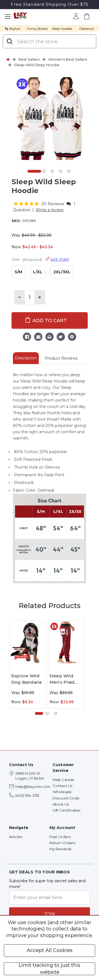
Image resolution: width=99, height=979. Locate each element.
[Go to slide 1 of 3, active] (39, 713)
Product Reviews (61, 358)
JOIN (49, 914)
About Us (61, 804)
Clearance (86, 29)
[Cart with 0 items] (86, 16)
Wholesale (62, 792)
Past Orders (60, 836)
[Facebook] (27, 337)
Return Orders (62, 843)
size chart (60, 259)
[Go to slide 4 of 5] (60, 171)
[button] (27, 203)
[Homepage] (8, 59)
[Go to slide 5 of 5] (68, 171)
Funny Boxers (37, 29)
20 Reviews (53, 203)
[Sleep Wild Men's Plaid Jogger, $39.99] (66, 642)
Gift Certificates (66, 810)
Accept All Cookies (50, 950)
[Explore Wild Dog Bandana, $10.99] (28, 642)
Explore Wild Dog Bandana (26, 679)
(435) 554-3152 (27, 795)
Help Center (64, 779)
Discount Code (66, 798)
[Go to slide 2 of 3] (47, 713)
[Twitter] (61, 337)
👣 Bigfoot (12, 29)
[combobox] (54, 41)
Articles (15, 836)
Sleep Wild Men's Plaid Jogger (62, 679)
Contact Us (62, 785)
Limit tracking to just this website (49, 968)
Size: (40, 259)
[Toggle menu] (7, 16)
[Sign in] (76, 16)
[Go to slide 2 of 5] (44, 171)
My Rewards (60, 849)
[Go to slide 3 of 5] (52, 171)
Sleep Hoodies (62, 29)
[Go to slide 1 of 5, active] (34, 171)
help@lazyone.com (32, 786)
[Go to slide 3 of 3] (55, 713)
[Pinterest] (72, 337)
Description (26, 357)
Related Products (50, 605)
